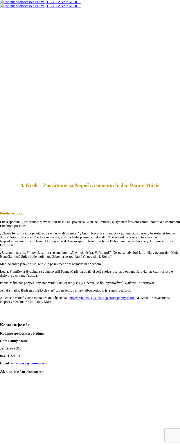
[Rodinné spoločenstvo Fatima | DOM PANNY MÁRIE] (40, 4)
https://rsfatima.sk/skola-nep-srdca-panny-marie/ (102, 298)
